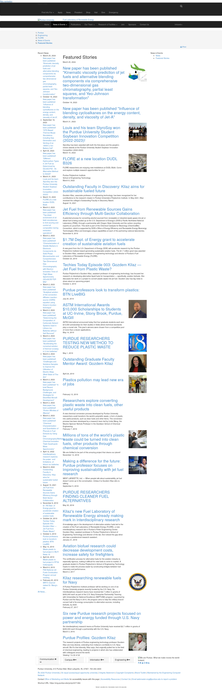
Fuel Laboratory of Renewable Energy (78, 19)
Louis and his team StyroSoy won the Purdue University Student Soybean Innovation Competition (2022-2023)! (51, 187)
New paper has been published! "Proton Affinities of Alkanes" (50, 409)
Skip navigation (6, 1)
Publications (76, 24)
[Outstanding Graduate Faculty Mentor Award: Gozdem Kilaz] (138, 363)
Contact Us (144, 24)
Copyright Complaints (124, 672)
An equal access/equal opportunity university (79, 672)
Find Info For (47, 12)
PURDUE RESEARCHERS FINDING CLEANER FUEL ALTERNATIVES (86, 496)
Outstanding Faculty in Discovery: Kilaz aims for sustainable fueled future (103, 188)
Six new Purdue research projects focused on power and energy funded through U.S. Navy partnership (102, 617)
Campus (69, 659)
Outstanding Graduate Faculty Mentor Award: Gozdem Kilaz (88, 361)
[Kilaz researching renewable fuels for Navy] (138, 581)
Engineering (43, 35)
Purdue (41, 32)
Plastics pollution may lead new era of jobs (93, 382)
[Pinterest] (146, 662)
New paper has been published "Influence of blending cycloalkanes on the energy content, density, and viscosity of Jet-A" (102, 113)
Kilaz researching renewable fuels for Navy (92, 580)
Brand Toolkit (140, 672)
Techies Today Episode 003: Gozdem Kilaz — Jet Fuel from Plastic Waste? (50, 526)
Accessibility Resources (110, 679)
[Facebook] (138, 662)
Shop (88, 12)
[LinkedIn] (148, 662)
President (78, 12)
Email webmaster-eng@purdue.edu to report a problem (154, 679)
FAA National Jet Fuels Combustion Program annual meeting (50, 574)
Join (122, 24)
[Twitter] (140, 662)
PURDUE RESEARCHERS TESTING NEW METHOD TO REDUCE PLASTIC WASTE (88, 343)
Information (95, 659)
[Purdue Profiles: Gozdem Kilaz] (138, 641)
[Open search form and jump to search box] (181, 6)
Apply (60, 12)
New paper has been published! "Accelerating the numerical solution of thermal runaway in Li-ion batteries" (51, 345)
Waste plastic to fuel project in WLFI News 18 (51, 552)
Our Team (89, 24)
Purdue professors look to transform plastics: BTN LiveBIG (50, 540)
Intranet (178, 24)
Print (184, 47)
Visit (96, 12)
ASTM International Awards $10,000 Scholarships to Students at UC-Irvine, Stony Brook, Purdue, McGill (92, 311)
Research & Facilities (107, 24)
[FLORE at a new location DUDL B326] (138, 162)
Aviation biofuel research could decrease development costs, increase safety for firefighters (89, 550)
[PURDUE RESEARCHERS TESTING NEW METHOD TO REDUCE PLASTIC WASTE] (138, 342)
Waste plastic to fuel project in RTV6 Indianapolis (51, 562)
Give (103, 12)
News (68, 12)
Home (46, 24)
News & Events (59, 24)
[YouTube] (142, 662)
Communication (47, 659)
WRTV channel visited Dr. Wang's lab (50, 585)
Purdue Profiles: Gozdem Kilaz (89, 637)
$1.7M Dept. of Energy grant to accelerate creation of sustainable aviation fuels (50, 510)
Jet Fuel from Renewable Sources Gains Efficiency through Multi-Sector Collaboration (50, 494)
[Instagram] (144, 662)
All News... (42, 591)
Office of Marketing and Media (57, 679)
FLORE (41, 38)
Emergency (113, 12)
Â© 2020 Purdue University (49, 672)
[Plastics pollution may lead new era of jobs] (138, 383)
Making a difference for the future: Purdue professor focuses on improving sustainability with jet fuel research (93, 467)
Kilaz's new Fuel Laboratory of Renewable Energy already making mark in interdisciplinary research (93, 515)
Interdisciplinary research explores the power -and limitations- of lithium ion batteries (51, 459)
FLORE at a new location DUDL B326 (49, 202)
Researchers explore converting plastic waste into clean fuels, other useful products (93, 405)
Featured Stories (45, 43)
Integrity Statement (106, 672)
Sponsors (132, 24)
